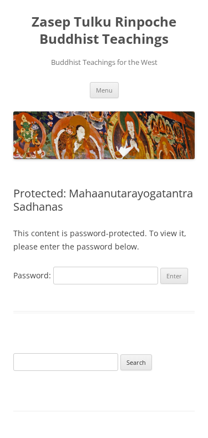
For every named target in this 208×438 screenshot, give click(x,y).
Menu (104, 90)
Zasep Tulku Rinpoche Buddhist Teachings (104, 30)
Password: (33, 275)
